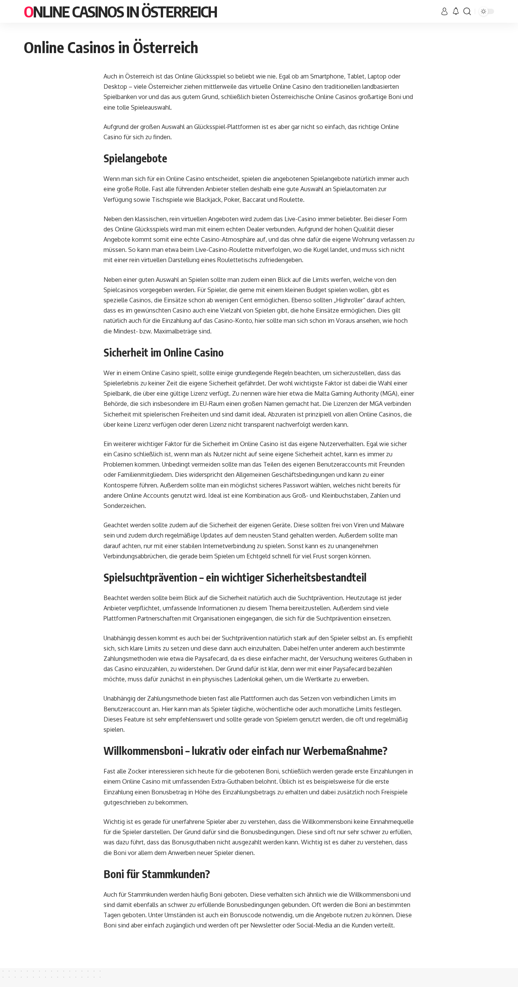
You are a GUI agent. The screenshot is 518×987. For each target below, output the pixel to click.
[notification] (456, 11)
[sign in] (444, 11)
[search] (467, 11)
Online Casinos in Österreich (120, 11)
